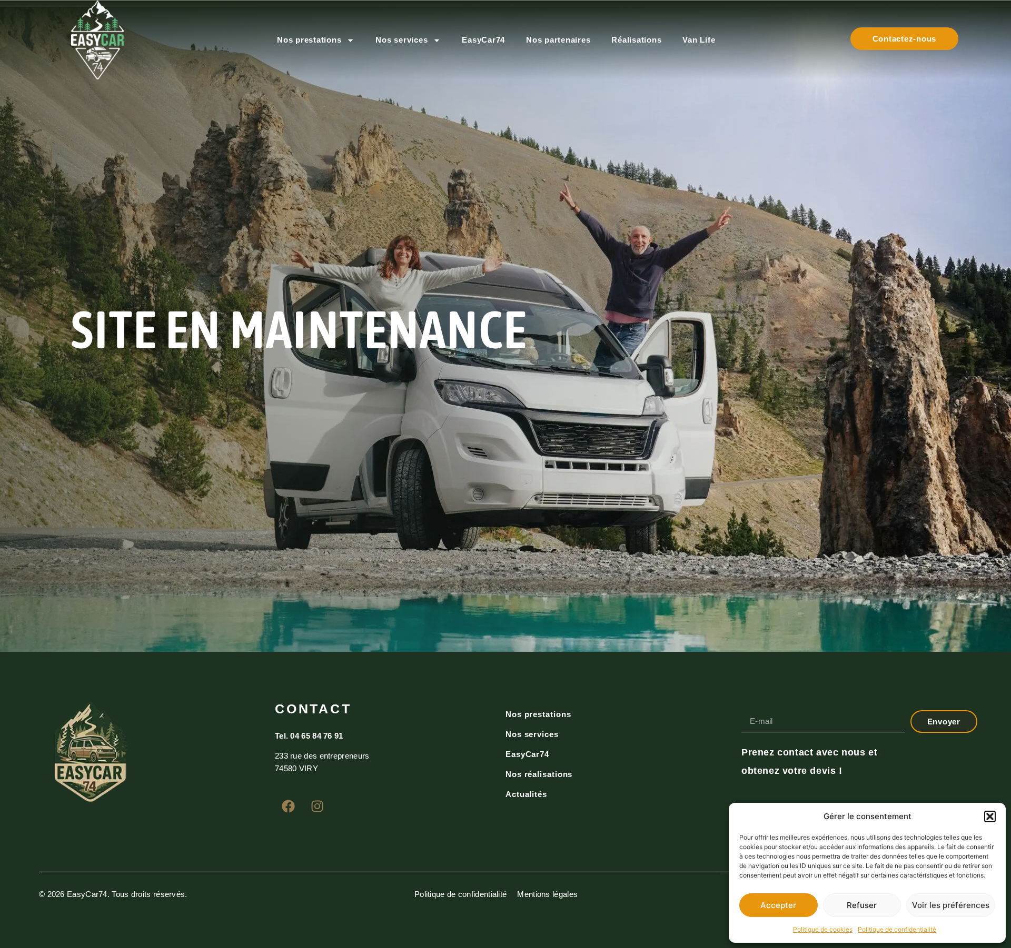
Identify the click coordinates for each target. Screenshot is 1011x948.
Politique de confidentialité (897, 929)
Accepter (778, 905)
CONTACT (313, 708)
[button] (990, 816)
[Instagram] (317, 806)
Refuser (862, 905)
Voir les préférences (950, 905)
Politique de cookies (823, 929)
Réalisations (636, 39)
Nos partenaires (558, 39)
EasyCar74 (483, 39)
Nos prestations (309, 39)
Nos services (401, 39)
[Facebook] (288, 806)
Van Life (698, 39)
